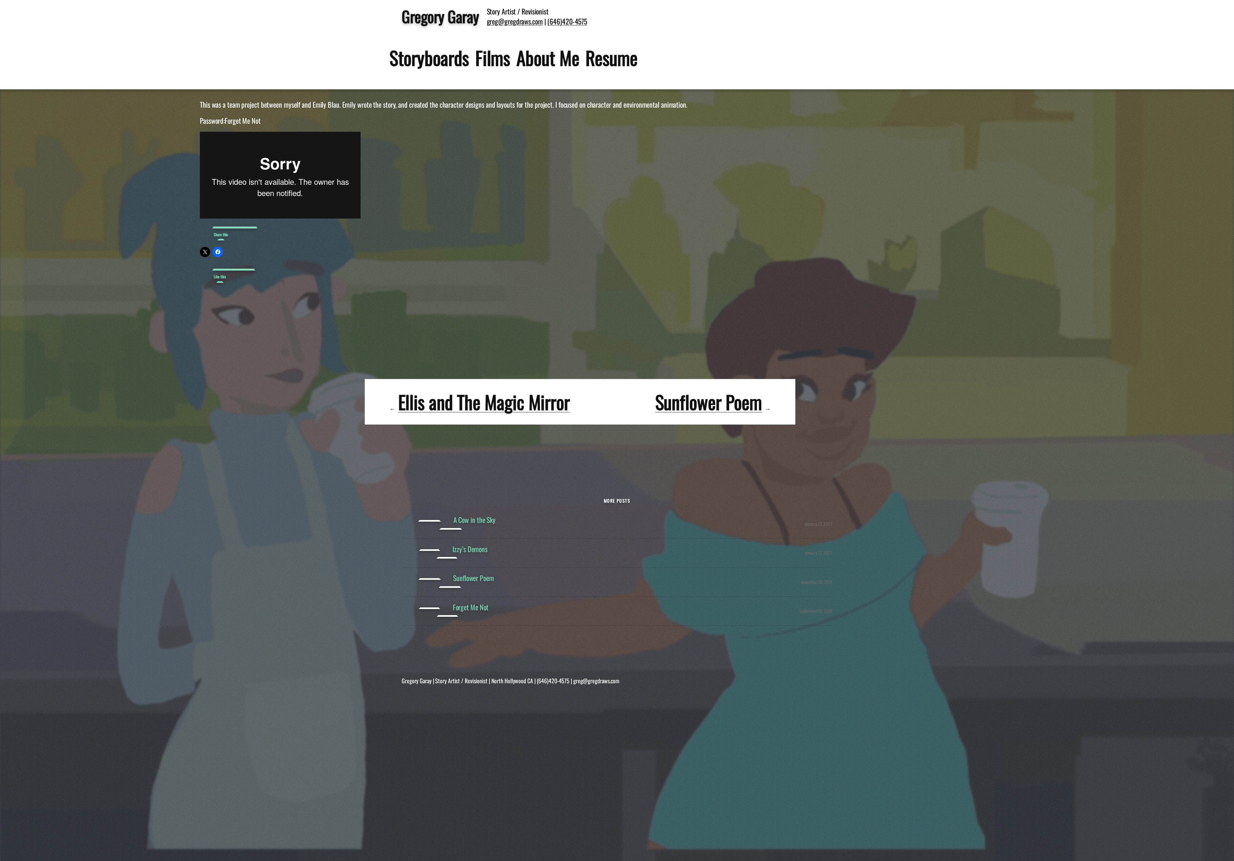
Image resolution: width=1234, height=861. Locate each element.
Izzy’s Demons (469, 549)
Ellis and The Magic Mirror (484, 402)
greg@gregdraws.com (515, 21)
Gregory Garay (440, 16)
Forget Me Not (471, 607)
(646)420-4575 (567, 21)
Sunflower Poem (708, 402)
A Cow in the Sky (474, 520)
